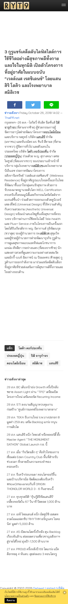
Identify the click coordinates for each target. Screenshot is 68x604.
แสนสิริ (40, 137)
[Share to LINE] (51, 105)
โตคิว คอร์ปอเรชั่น (38, 151)
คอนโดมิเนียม (52, 132)
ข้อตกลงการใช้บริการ (45, 595)
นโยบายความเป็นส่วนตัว (17, 595)
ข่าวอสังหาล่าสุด (15, 379)
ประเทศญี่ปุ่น (13, 156)
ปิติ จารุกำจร (39, 356)
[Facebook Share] (14, 105)
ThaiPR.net (12, 118)
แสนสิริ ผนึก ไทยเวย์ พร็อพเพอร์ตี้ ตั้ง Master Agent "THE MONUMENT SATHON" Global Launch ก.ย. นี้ (33, 439)
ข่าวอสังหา (12, 113)
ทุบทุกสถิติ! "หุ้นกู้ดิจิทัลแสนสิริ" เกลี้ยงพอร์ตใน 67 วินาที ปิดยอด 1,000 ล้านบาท (33, 501)
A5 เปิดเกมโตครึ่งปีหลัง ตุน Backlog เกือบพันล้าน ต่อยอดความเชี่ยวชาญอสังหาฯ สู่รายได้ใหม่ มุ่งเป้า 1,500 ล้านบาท (33, 536)
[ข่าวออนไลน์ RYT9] (15, 5)
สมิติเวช (38, 166)
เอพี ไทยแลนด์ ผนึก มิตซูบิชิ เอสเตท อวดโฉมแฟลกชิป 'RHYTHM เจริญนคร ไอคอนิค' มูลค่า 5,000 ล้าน (33, 519)
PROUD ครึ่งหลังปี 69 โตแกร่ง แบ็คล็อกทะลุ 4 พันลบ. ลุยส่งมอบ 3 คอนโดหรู (33, 551)
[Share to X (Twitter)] (33, 105)
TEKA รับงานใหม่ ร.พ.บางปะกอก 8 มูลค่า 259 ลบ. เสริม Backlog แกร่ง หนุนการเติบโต (33, 422)
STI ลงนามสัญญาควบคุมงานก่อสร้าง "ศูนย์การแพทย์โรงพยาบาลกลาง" (32, 407)
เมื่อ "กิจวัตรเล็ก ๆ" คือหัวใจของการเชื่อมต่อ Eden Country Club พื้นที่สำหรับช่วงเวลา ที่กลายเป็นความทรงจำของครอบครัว (33, 459)
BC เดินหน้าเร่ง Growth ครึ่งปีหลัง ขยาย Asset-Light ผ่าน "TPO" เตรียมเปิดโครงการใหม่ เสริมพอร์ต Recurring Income (33, 392)
